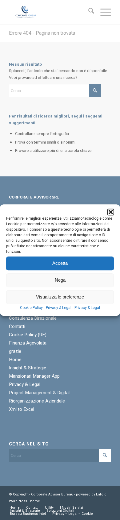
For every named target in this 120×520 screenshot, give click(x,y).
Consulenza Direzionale (33, 318)
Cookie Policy (31, 307)
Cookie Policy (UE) (27, 334)
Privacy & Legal (58, 307)
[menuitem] (88, 12)
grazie (15, 351)
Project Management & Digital (39, 392)
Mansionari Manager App (34, 376)
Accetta (60, 263)
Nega (60, 280)
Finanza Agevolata (27, 343)
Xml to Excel (21, 409)
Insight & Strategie (27, 367)
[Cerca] (88, 12)
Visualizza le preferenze (60, 296)
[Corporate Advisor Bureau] (49, 12)
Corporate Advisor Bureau (52, 494)
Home (15, 359)
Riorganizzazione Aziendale (37, 401)
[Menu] (102, 12)
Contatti (17, 326)
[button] (111, 212)
